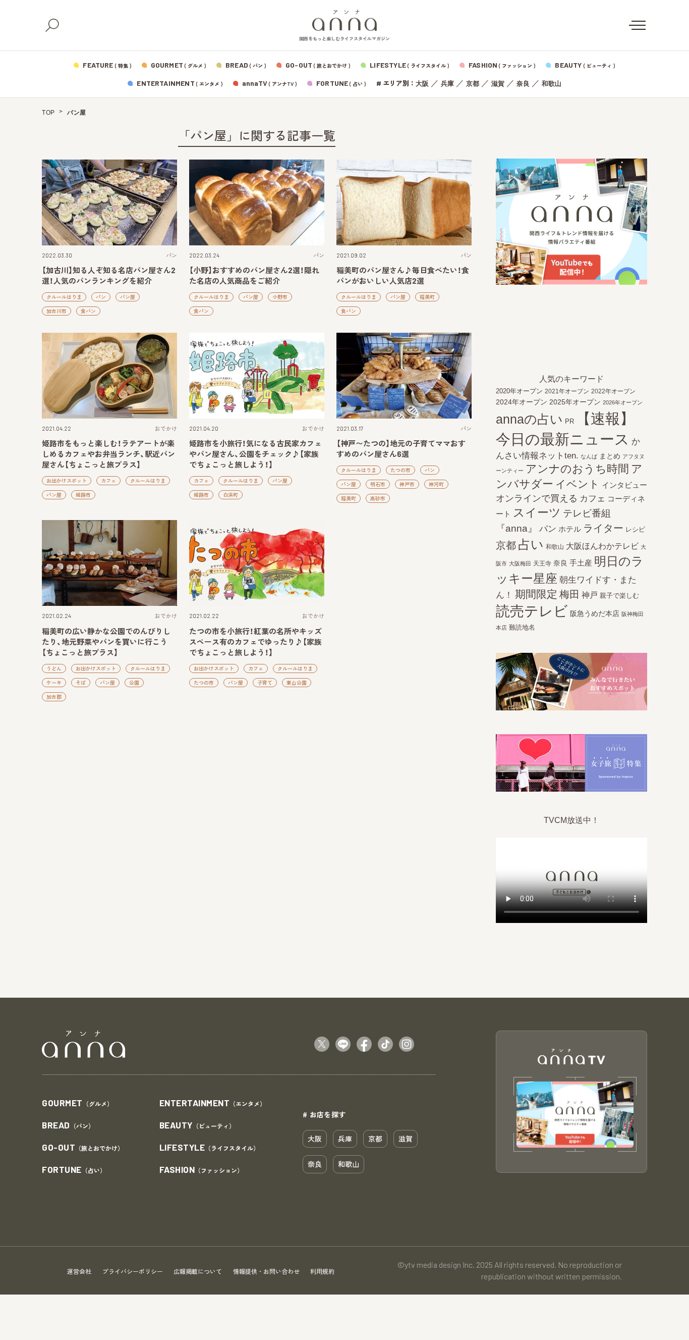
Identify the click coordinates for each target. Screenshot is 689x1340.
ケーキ (54, 683)
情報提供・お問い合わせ (266, 1271)
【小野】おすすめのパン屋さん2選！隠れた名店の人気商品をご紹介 (254, 275)
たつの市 (400, 470)
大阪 (422, 83)
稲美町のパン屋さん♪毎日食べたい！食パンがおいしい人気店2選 (402, 275)
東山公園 (296, 683)
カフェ (108, 481)
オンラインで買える (537, 498)
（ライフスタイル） (209, 1148)
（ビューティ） (197, 1125)
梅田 (569, 594)
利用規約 (322, 1271)
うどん (54, 668)
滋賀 (497, 83)
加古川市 (56, 311)
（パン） (68, 1125)
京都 (472, 83)
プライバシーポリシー (132, 1271)
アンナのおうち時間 (577, 468)
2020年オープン (519, 391)
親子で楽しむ (619, 595)
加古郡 (54, 697)
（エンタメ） (212, 1103)
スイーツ (537, 512)
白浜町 (230, 495)
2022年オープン (613, 391)
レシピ (635, 529)
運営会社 (79, 1271)
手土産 (580, 562)
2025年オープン (575, 402)
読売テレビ (532, 611)
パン (171, 255)
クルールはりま (64, 297)
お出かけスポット (66, 481)
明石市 (377, 484)
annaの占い (529, 419)
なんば (589, 456)
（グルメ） (77, 1103)
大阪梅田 (520, 563)
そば (81, 683)
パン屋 (127, 297)
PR (569, 421)
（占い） (74, 1170)
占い (531, 544)
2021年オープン (567, 391)
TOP (48, 112)
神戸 (590, 594)
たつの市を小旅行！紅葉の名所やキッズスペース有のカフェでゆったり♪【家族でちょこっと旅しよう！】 (255, 642)
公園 (134, 683)
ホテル (569, 529)
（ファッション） (201, 1170)
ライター (603, 528)
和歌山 (551, 83)
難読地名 (522, 627)
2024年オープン (521, 402)
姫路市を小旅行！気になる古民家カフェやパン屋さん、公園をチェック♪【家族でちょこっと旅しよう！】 (255, 454)
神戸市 (407, 484)
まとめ (609, 456)
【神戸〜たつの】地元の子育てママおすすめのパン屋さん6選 (401, 448)
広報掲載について (198, 1271)
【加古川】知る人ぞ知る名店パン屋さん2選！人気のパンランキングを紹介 (109, 275)
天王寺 (542, 563)
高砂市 (377, 498)
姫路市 (83, 495)
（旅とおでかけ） (83, 1148)
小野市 (280, 297)
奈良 (523, 83)
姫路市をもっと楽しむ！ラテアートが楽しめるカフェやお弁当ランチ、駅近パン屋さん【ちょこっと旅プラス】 (108, 454)
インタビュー (624, 485)
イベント (577, 484)
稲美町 (427, 297)
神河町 (436, 484)
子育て (264, 683)
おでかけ (166, 428)
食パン (88, 311)
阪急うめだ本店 (594, 613)
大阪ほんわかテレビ (602, 545)
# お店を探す (324, 1114)
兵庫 (447, 83)
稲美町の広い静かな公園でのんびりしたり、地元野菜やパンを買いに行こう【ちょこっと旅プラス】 (106, 642)
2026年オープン (623, 402)
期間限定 (536, 594)
